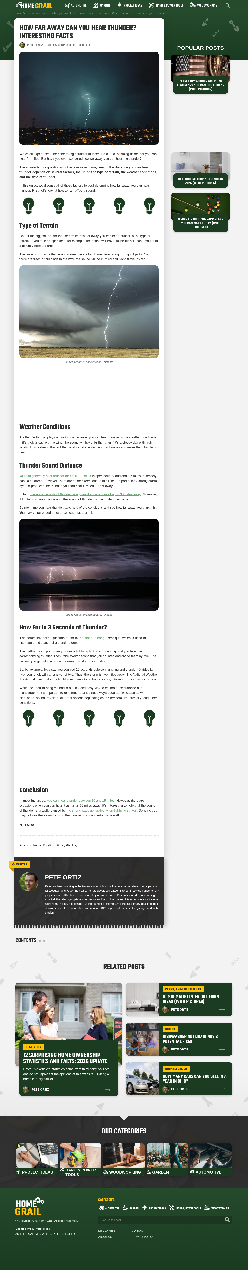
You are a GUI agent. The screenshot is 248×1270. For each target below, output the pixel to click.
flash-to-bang (94, 638)
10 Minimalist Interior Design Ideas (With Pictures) (191, 999)
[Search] (227, 1220)
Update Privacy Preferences (33, 1228)
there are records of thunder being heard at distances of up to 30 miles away (85, 494)
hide (42, 940)
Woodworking (207, 6)
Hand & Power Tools (169, 6)
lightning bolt (85, 651)
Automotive (78, 6)
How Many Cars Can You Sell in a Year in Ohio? (195, 1079)
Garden (105, 6)
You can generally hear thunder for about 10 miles (55, 476)
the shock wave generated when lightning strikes (101, 810)
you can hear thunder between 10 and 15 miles (81, 800)
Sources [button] (29, 824)
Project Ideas (133, 6)
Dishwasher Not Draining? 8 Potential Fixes (190, 1039)
